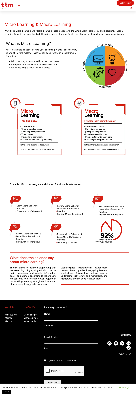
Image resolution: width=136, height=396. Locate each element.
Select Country (51, 337)
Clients (8, 318)
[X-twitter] (122, 343)
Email (47, 348)
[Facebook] (109, 343)
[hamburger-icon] (19, 5)
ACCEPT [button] (7, 392)
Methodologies (30, 315)
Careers (8, 321)
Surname (48, 326)
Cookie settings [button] (122, 387)
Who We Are (11, 315)
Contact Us (125, 335)
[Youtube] (128, 343)
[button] (131, 8)
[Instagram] (128, 348)
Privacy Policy (124, 354)
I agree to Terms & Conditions (61, 360)
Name (47, 314)
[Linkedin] (116, 343)
